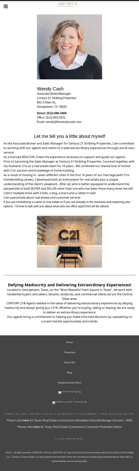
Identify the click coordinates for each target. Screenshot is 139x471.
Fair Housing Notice (117, 414)
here (26, 420)
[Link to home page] (69, 6)
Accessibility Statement (77, 414)
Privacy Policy (42, 414)
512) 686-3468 (57, 113)
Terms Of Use (15, 414)
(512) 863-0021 (56, 117)
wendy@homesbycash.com (63, 121)
